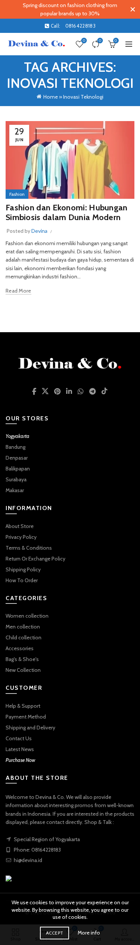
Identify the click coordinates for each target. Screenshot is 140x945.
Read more (18, 290)
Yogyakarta (17, 436)
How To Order (22, 580)
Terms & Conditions (29, 547)
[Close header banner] (132, 9)
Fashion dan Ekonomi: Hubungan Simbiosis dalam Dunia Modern (67, 212)
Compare (100, 40)
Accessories (20, 648)
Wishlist (84, 40)
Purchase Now (20, 760)
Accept (54, 933)
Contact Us (19, 738)
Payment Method (26, 716)
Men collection (23, 626)
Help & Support (23, 705)
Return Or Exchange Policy (35, 558)
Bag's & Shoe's (22, 659)
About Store (20, 526)
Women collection (27, 615)
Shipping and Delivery (30, 727)
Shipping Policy (23, 569)
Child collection (23, 637)
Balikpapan (18, 468)
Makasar (15, 490)
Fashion (17, 194)
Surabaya (16, 479)
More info (89, 932)
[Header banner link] (62, 9)
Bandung (15, 447)
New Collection (23, 670)
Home (50, 96)
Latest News (20, 749)
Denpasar (17, 457)
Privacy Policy (21, 537)
